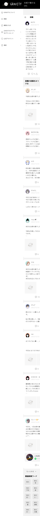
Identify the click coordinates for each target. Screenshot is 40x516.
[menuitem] (11, 12)
